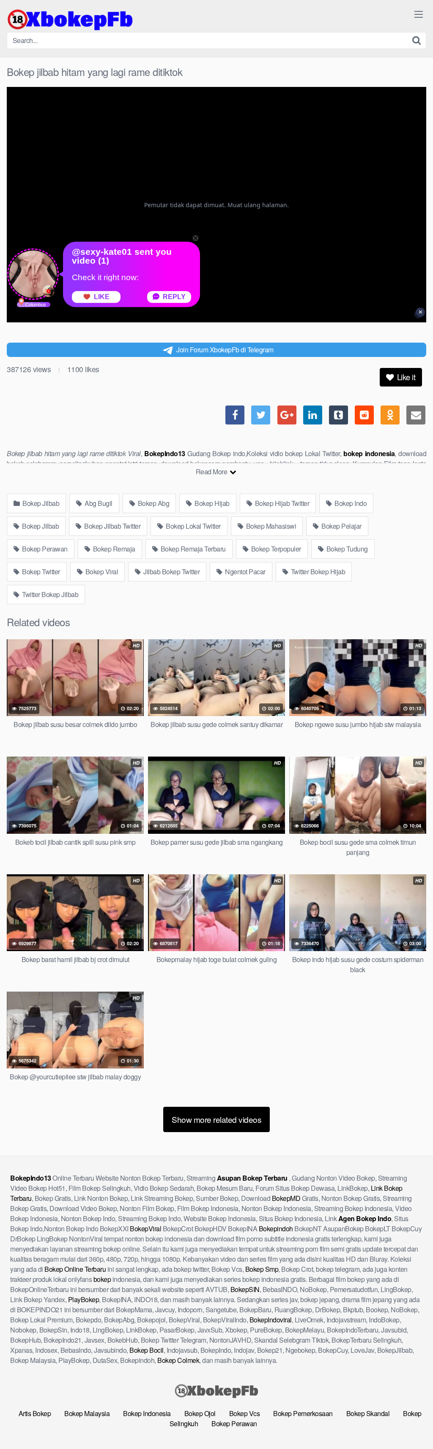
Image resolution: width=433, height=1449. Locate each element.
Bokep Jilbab (40, 503)
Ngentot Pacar (245, 571)
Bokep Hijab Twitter (281, 503)
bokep (102, 1279)
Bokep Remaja (113, 549)
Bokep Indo (350, 503)
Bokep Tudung (346, 549)
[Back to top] (410, 1422)
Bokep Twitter (40, 571)
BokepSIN (245, 1289)
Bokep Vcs (244, 1413)
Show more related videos (216, 1119)
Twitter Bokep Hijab (317, 571)
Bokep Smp (262, 1269)
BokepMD (286, 1198)
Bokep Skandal (368, 1413)
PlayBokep (83, 1299)
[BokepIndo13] (70, 19)
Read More (212, 471)
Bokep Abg (152, 503)
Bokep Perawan (44, 549)
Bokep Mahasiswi (270, 526)
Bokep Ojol (200, 1413)
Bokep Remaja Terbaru (192, 549)
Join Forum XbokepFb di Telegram (225, 349)
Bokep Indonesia (147, 1413)
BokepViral (145, 1228)
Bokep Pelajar (341, 526)
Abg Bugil (97, 503)
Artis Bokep (35, 1413)
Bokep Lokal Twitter (192, 526)
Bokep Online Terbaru (75, 1269)
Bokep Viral (101, 571)
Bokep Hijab (211, 503)
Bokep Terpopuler (275, 549)
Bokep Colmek (178, 1360)
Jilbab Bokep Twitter (171, 571)
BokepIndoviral (270, 1320)
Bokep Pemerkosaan (303, 1413)
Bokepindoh (276, 1228)
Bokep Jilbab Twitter (112, 526)
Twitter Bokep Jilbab (50, 594)
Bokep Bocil (146, 1350)
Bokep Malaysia (87, 1413)
